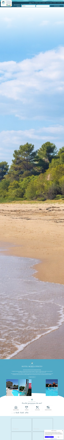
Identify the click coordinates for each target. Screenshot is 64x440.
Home (30, 2)
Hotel (33, 2)
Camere (43, 2)
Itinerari (54, 2)
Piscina (51, 2)
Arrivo (22, 4)
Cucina (47, 2)
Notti (36, 4)
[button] (62, 430)
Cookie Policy (52, 438)
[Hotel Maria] (6, 3)
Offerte (36, 2)
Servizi (40, 2)
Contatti (59, 2)
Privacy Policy (55, 438)
